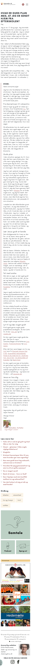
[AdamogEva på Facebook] (18, 663)
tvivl (4, 351)
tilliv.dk (14, 332)
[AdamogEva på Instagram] (12, 663)
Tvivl (19, 500)
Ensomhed (17, 495)
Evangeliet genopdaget (17, 353)
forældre (6, 287)
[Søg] (23, 4)
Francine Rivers (15, 344)
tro (24, 109)
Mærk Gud (16, 360)
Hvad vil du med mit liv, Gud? (14, 355)
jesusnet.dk (17, 374)
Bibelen (17, 190)
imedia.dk (7, 334)
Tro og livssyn (8, 500)
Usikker (5, 505)
